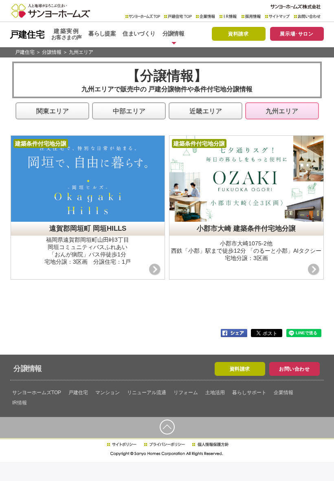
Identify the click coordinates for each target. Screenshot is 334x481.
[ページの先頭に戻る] (167, 427)
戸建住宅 (25, 52)
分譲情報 (52, 52)
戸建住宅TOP (178, 16)
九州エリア (81, 52)
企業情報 (205, 16)
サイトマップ (277, 16)
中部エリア (129, 111)
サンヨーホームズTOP (142, 16)
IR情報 (228, 16)
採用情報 (251, 16)
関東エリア (52, 111)
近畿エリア (205, 111)
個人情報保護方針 (210, 444)
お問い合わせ (307, 16)
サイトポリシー (121, 444)
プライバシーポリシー (164, 444)
